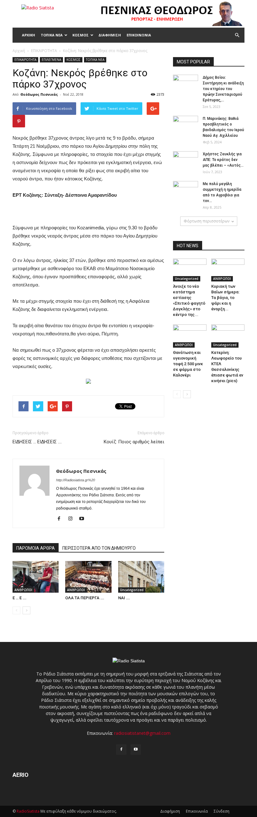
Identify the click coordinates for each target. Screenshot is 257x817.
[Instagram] (72, 519)
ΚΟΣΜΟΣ (80, 35)
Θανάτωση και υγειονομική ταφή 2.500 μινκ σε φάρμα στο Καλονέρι (188, 363)
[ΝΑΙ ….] (141, 577)
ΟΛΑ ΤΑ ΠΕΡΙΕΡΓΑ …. (84, 597)
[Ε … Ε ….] (36, 577)
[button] (236, 35)
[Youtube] (84, 519)
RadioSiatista (28, 811)
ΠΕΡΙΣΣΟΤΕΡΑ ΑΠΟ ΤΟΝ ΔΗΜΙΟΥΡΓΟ (99, 548)
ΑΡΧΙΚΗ (28, 35)
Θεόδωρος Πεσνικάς (39, 94)
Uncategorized (132, 590)
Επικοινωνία (197, 811)
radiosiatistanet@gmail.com (142, 733)
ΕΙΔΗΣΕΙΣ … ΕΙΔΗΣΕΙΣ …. (37, 442)
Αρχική (19, 50)
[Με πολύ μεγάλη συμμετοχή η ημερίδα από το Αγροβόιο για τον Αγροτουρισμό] (185, 190)
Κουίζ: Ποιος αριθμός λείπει (134, 442)
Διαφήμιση (170, 811)
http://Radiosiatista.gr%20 (75, 480)
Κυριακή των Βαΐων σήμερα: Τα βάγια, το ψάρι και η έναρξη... (225, 297)
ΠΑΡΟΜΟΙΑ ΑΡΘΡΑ (35, 548)
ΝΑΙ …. (124, 597)
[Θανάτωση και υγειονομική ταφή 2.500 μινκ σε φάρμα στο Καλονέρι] (190, 335)
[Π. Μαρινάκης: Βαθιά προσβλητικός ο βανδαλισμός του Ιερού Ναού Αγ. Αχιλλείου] (185, 124)
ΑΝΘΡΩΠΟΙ (23, 590)
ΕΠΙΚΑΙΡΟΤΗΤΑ (25, 59)
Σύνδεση (221, 811)
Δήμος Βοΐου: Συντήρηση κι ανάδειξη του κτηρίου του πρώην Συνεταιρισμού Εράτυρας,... (223, 88)
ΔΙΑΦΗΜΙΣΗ (109, 35)
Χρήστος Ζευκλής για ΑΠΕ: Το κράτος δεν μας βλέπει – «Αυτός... (223, 160)
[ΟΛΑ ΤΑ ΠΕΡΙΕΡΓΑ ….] (88, 577)
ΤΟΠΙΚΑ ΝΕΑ (52, 35)
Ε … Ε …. (20, 597)
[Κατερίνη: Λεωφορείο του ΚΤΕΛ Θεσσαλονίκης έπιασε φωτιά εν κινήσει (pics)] (228, 335)
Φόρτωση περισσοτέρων (206, 221)
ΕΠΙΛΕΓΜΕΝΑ (51, 59)
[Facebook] (61, 519)
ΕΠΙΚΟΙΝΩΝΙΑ (139, 35)
